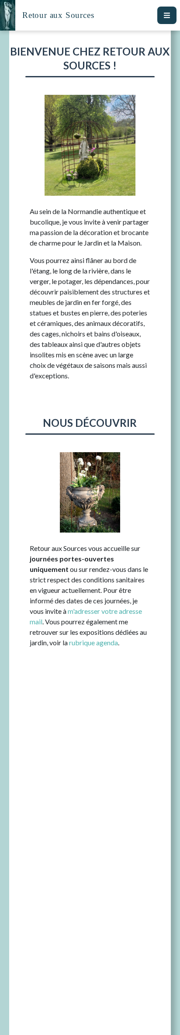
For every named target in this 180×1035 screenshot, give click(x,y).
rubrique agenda (93, 642)
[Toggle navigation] (167, 15)
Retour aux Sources (58, 15)
